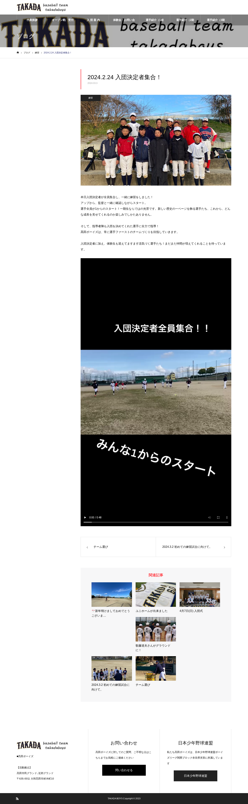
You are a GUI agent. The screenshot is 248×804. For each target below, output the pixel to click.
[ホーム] (18, 52)
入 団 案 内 (93, 19)
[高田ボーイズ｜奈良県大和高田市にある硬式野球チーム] (44, 7)
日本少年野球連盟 (195, 775)
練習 (90, 98)
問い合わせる (124, 770)
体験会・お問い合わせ (124, 21)
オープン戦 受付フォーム (63, 21)
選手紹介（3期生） (216, 21)
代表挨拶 (32, 19)
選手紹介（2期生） (185, 21)
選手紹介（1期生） (155, 21)
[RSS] (17, 798)
